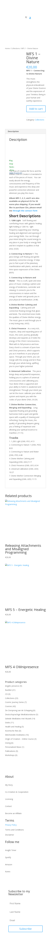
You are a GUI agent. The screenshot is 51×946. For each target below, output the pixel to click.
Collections (15, 48)
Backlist (8, 690)
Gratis (7, 722)
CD (6, 694)
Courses (8, 706)
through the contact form (25, 210)
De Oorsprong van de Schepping (19, 710)
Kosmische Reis (11, 730)
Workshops (10, 755)
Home (7, 48)
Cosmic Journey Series (14, 702)
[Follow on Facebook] (12, 25)
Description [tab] (13, 131)
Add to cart (36, 109)
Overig (8, 743)
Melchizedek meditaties (15, 735)
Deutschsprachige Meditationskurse (20, 714)
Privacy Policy (11, 825)
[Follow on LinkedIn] (18, 25)
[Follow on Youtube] (7, 25)
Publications (10, 751)
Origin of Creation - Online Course (19, 739)
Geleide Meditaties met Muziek (18, 718)
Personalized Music (13, 747)
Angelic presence (12, 686)
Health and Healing (13, 726)
